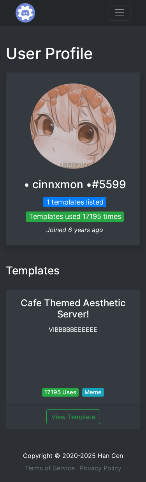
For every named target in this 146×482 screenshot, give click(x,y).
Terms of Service (50, 468)
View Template (73, 417)
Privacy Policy (100, 468)
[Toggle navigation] (119, 13)
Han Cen (110, 455)
